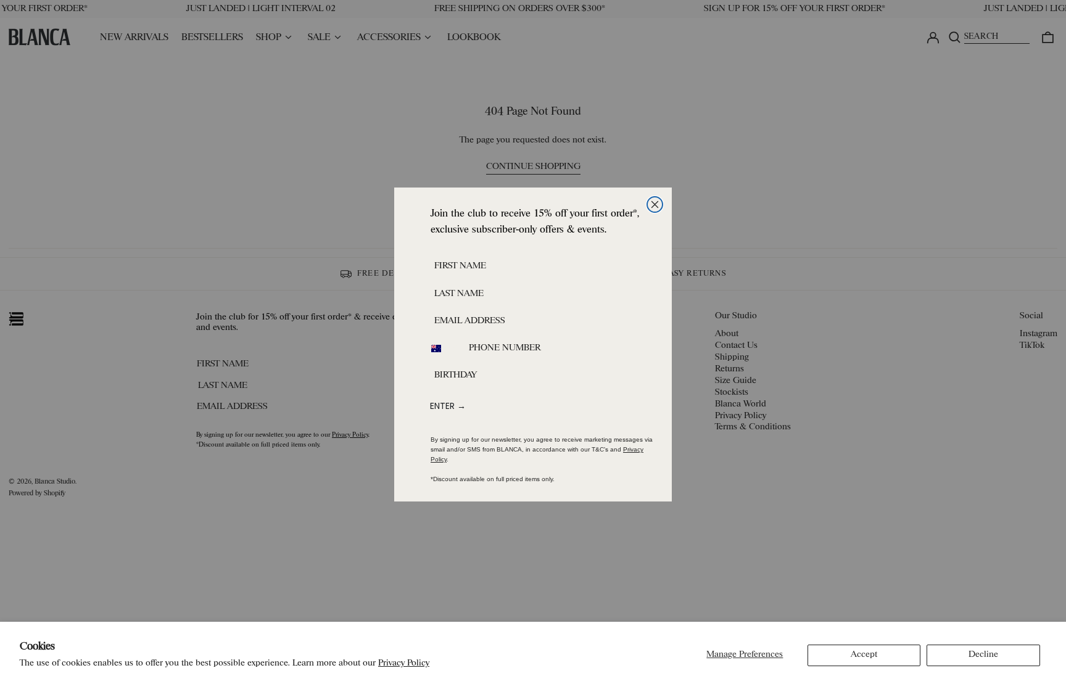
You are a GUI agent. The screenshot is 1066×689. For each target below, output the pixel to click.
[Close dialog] (655, 204)
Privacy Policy (403, 663)
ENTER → (448, 406)
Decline (983, 655)
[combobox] (443, 348)
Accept (864, 655)
